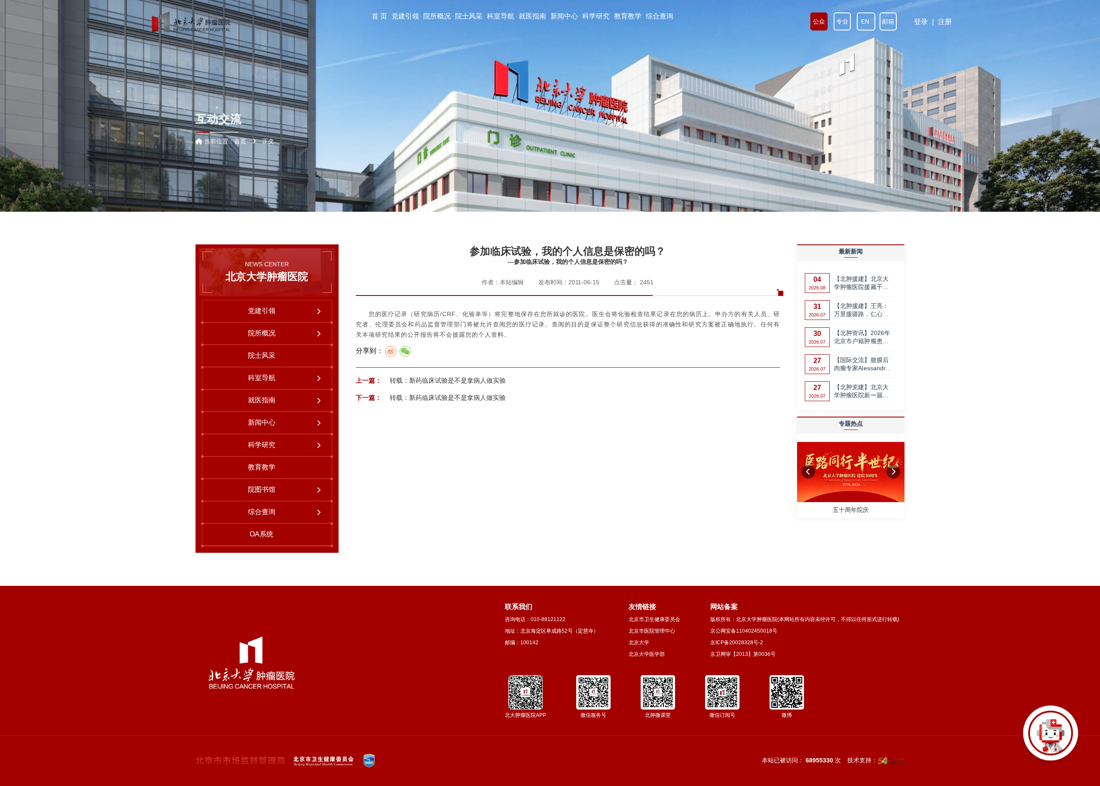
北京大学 (639, 643)
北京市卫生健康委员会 (654, 619)
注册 (945, 21)
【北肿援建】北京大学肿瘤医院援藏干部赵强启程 (861, 283)
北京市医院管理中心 (652, 631)
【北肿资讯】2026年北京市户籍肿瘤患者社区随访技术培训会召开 (862, 337)
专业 (842, 21)
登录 (921, 21)
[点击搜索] (1050, 736)
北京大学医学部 (647, 654)
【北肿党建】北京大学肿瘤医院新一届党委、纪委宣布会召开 (861, 392)
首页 (240, 141)
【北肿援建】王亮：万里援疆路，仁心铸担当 (861, 310)
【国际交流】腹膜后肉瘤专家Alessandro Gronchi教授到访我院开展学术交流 (863, 364)
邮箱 (888, 21)
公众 (819, 21)
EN (866, 21)
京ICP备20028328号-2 (736, 643)
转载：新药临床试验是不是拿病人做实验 (447, 380)
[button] (808, 471)
